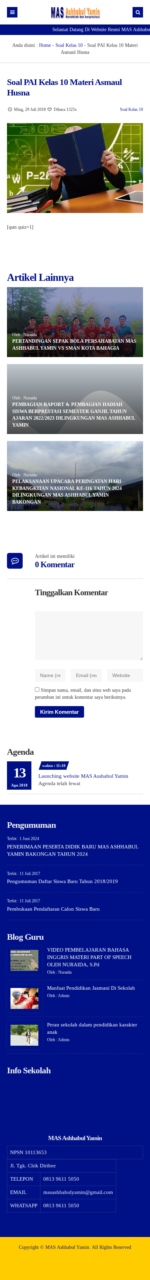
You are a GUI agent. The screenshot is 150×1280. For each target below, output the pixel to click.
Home (45, 45)
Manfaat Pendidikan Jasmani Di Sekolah (91, 988)
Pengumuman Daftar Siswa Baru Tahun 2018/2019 (62, 881)
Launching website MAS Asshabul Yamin (83, 776)
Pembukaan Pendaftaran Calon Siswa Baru (53, 909)
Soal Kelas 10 (69, 45)
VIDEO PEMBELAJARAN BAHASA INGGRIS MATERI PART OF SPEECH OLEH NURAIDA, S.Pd (89, 957)
